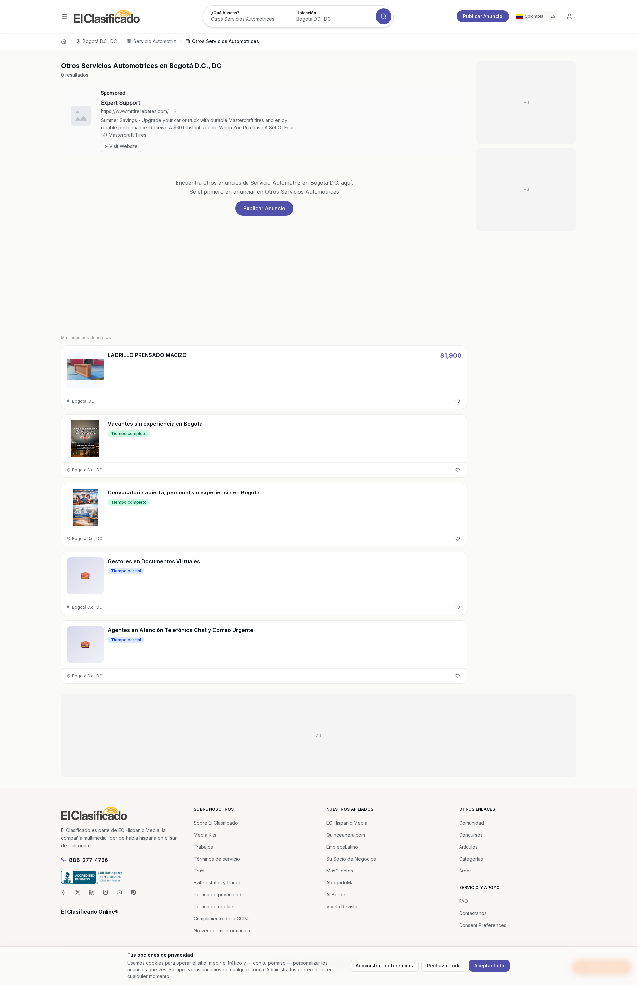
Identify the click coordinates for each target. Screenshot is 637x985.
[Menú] (64, 16)
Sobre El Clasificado (216, 823)
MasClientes (339, 870)
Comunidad (471, 823)
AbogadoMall (341, 882)
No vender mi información (222, 930)
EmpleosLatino (342, 847)
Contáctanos (473, 913)
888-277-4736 (88, 860)
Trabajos (203, 847)
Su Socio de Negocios (351, 859)
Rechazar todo (444, 965)
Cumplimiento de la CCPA (221, 918)
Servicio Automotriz (154, 41)
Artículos (468, 847)
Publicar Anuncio (482, 16)
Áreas (465, 870)
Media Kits (205, 835)
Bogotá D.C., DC (100, 41)
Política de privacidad (217, 894)
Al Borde (335, 894)
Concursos (471, 835)
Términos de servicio (217, 859)
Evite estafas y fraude (218, 882)
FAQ (463, 901)
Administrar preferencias (384, 965)
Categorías (471, 859)
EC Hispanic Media (346, 823)
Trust (199, 870)
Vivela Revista (341, 906)
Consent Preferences (482, 925)
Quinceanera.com (345, 835)
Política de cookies (215, 906)
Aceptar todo (489, 965)
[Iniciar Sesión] (569, 16)
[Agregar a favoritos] (457, 401)
